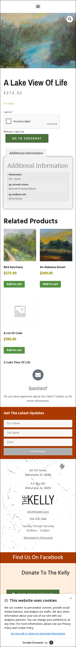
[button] (38, 6)
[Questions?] (38, 374)
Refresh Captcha (14, 132)
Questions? (38, 388)
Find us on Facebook (38, 557)
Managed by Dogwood (38, 538)
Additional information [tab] (26, 153)
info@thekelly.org (38, 512)
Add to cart (14, 284)
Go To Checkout (27, 138)
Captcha (8, 112)
